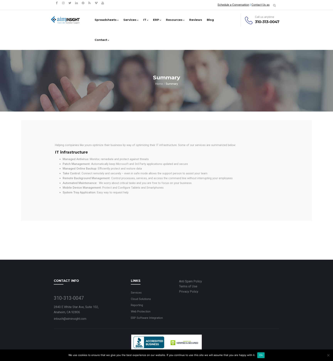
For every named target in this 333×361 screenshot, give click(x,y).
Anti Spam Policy (190, 281)
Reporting (137, 305)
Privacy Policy (188, 291)
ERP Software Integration (147, 318)
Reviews (195, 20)
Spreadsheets (106, 20)
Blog (210, 20)
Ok (261, 355)
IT (144, 20)
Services (129, 20)
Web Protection (141, 311)
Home (159, 84)
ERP (156, 20)
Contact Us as (260, 5)
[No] (328, 355)
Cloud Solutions (141, 299)
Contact (101, 40)
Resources (174, 20)
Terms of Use (188, 286)
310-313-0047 (267, 21)
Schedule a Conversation (233, 5)
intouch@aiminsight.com (70, 319)
